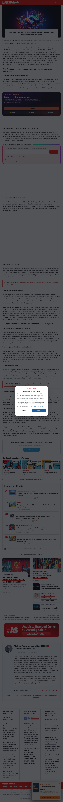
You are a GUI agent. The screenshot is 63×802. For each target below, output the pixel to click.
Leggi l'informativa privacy (38, 406)
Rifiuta (24, 410)
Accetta (39, 410)
